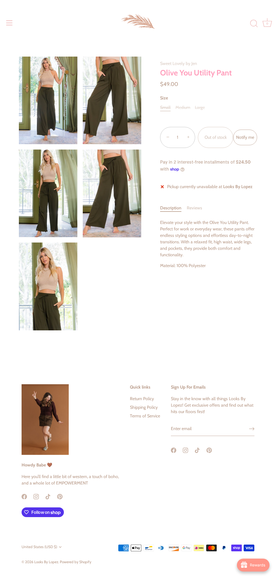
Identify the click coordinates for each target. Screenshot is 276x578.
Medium (182, 107)
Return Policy (142, 398)
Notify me (245, 137)
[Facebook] (24, 496)
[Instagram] (36, 496)
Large (200, 107)
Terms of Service (145, 415)
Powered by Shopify (75, 562)
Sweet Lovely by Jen (178, 63)
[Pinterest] (60, 496)
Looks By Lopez (46, 562)
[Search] (254, 24)
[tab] (173, 208)
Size (164, 98)
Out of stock (216, 137)
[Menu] (9, 23)
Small (165, 107)
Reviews (194, 207)
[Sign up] (251, 429)
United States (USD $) (39, 547)
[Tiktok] (48, 496)
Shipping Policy (144, 407)
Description (170, 207)
